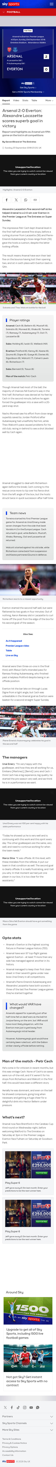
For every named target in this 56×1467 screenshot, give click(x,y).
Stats (25, 100)
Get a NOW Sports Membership (27, 92)
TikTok (18, 1407)
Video (16, 100)
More (48, 100)
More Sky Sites (10, 1429)
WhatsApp (38, 1407)
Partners (7, 1416)
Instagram (25, 1407)
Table (34, 100)
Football (13, 12)
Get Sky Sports (27, 88)
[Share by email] (35, 200)
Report (6, 100)
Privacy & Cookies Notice (14, 1443)
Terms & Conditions (11, 1439)
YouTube (31, 1407)
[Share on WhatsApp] (25, 200)
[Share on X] (16, 200)
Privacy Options (10, 1447)
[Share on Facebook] (6, 200)
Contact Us (7, 1455)
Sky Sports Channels (14, 1423)
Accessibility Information (14, 1451)
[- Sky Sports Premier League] (28, 83)
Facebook (12, 1407)
